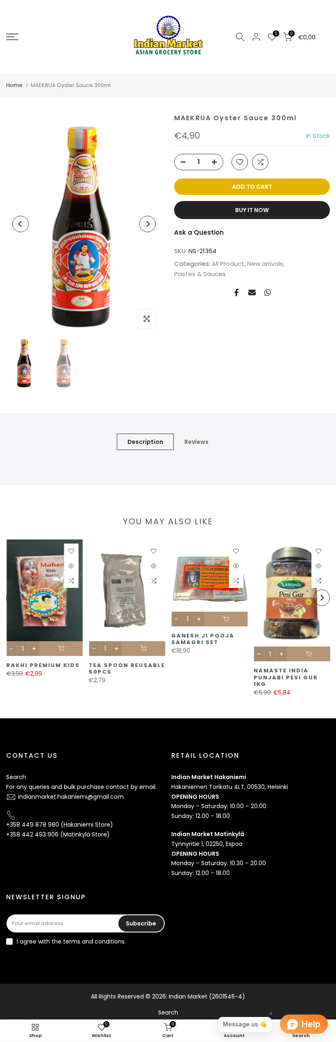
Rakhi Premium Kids (42, 666)
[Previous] (20, 224)
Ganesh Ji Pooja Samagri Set (202, 639)
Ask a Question (199, 232)
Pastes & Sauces (200, 274)
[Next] (147, 224)
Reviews (196, 442)
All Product (228, 263)
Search (16, 777)
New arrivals (265, 263)
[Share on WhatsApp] (267, 292)
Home (14, 85)
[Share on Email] (252, 292)
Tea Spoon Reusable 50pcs (127, 668)
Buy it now (252, 210)
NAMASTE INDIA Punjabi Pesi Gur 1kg (286, 677)
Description (145, 442)
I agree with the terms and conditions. (71, 941)
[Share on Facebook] (236, 292)
